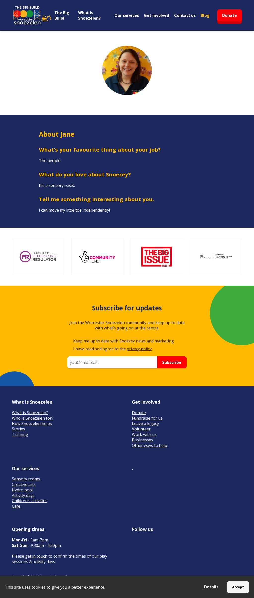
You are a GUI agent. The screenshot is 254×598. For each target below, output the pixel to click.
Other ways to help (149, 445)
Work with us (144, 434)
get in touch (36, 556)
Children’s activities (29, 500)
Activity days (23, 495)
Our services (126, 15)
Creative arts (24, 484)
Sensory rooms (26, 479)
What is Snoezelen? (89, 15)
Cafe (16, 506)
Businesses (142, 440)
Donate (229, 15)
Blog (205, 15)
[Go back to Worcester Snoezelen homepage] (32, 15)
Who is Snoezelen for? (32, 418)
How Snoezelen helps (32, 423)
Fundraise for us (147, 418)
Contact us (185, 15)
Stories (18, 429)
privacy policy (139, 348)
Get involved (156, 15)
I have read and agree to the (112, 348)
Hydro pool (22, 490)
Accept (238, 587)
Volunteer (141, 429)
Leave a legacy (145, 423)
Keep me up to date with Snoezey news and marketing (123, 341)
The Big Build (61, 15)
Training (20, 434)
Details (211, 587)
